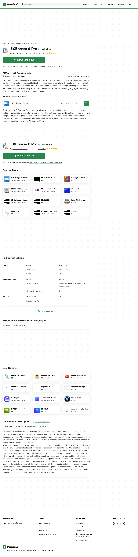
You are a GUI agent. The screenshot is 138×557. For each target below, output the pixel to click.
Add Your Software (45, 527)
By (18, 53)
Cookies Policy (81, 531)
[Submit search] (22, 4)
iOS (102, 4)
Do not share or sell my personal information (84, 535)
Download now (25, 60)
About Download (44, 523)
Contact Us (43, 531)
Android (110, 4)
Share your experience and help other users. (45, 66)
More (130, 4)
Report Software (48, 311)
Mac (95, 4)
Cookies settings (81, 540)
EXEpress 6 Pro (31, 48)
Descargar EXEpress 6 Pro (12, 325)
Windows (86, 4)
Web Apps (121, 4)
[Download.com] (10, 4)
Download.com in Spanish (47, 534)
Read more (87, 76)
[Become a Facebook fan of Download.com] (114, 523)
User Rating (42, 53)
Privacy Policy (80, 523)
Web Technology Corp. (42, 422)
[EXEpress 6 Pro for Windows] (6, 51)
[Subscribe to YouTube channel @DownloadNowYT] (123, 523)
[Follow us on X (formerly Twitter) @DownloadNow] (119, 523)
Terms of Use (80, 527)
